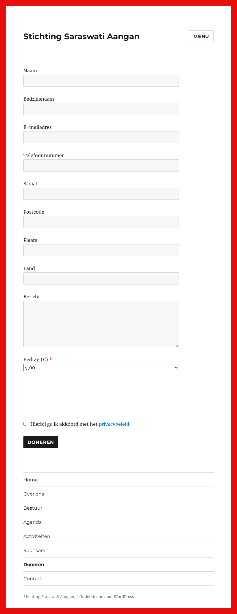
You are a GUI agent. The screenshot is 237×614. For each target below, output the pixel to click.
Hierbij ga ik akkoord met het (79, 424)
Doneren (33, 564)
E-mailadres (37, 127)
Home (30, 480)
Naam (30, 71)
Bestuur (32, 508)
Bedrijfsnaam (38, 99)
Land (29, 268)
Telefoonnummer (43, 155)
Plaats (30, 240)
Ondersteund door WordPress (106, 596)
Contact (32, 578)
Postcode (33, 212)
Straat (30, 184)
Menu (201, 36)
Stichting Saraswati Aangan (81, 36)
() (46, 359)
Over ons (33, 494)
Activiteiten (36, 536)
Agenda (32, 522)
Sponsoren (36, 550)
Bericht (31, 297)
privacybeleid (114, 424)
